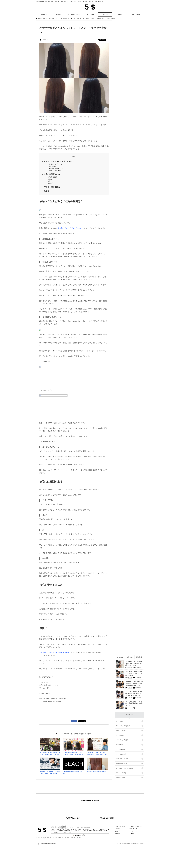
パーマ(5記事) (120, 744)
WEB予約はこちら (73, 818)
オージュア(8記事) (121, 754)
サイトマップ (133, 831)
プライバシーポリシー (135, 826)
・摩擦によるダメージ (55, 164)
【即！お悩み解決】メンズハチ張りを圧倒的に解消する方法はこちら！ (133, 703)
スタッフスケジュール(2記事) (124, 768)
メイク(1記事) (120, 721)
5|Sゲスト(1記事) (121, 730)
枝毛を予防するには (52, 187)
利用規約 (117, 833)
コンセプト (118, 831)
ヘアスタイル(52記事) (122, 740)
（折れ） (50, 179)
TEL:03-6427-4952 (107, 818)
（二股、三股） (53, 177)
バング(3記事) (120, 735)
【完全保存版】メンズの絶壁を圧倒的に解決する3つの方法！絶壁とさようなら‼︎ (133, 663)
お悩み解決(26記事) (121, 763)
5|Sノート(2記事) (121, 773)
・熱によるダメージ (54, 166)
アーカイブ (132, 833)
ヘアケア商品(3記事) (122, 759)
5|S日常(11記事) (120, 777)
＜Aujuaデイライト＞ (47, 441)
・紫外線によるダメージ (56, 168)
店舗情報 (117, 828)
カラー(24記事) (120, 749)
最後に (46, 191)
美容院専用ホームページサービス (48, 843)
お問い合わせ (133, 828)
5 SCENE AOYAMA (120, 826)
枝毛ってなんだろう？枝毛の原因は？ (59, 161)
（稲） (50, 181)
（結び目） (51, 183)
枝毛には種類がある (52, 174)
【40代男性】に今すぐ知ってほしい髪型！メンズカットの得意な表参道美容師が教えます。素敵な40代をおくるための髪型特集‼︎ (134, 685)
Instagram (90, 806)
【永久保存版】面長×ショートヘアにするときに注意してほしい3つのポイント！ (133, 673)
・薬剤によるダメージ (55, 170)
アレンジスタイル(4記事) (123, 726)
